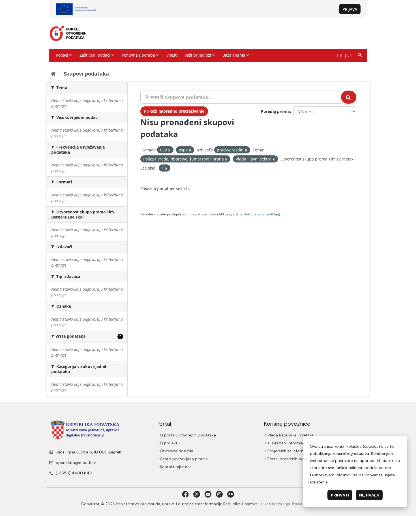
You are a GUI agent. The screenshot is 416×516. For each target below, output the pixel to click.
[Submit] (348, 97)
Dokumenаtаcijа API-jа (261, 214)
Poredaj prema (275, 111)
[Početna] (53, 73)
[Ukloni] (169, 150)
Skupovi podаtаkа (86, 73)
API (221, 214)
